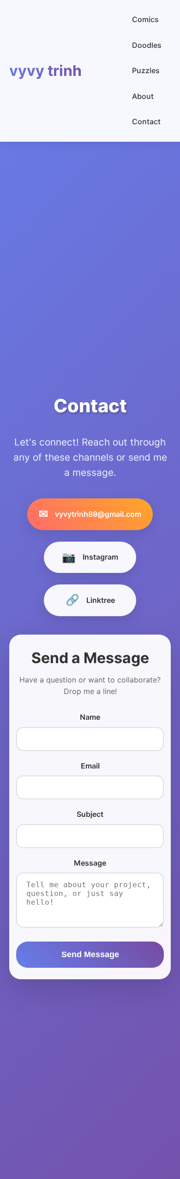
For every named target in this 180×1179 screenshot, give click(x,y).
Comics (145, 19)
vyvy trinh (45, 71)
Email (90, 765)
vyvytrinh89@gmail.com (90, 513)
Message (90, 862)
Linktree (90, 600)
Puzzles (146, 70)
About (143, 96)
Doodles (147, 45)
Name (90, 717)
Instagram (90, 557)
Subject (90, 814)
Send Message (90, 954)
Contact (146, 121)
